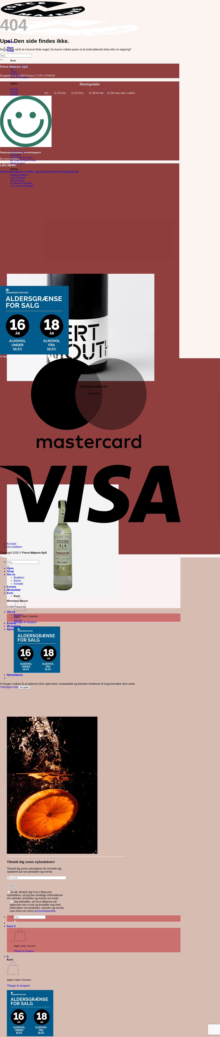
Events (11, 623)
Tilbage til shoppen (24, 951)
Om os (11, 611)
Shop (10, 571)
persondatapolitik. (45, 910)
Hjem (10, 47)
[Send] (15, 921)
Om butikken (14, 546)
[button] (11, 926)
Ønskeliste (14, 589)
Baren (17, 580)
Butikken (19, 577)
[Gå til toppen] (1, 556)
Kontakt (18, 620)
